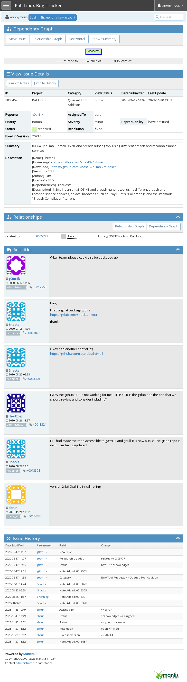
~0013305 (33, 378)
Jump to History (45, 83)
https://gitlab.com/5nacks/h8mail (74, 314)
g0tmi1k (37, 114)
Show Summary (104, 39)
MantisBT (30, 654)
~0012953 (40, 287)
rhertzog (15, 416)
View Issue (17, 39)
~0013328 (33, 470)
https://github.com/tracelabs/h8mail (76, 353)
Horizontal (77, 39)
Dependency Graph (163, 226)
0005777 (42, 236)
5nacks (14, 324)
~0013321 (40, 424)
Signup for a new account (58, 17)
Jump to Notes (19, 83)
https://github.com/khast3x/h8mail (78, 162)
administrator (25, 663)
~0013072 (33, 333)
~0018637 (33, 516)
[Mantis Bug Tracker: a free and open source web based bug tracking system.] (166, 674)
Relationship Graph (47, 39)
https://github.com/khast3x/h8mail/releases (84, 167)
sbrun (99, 114)
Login (33, 17)
